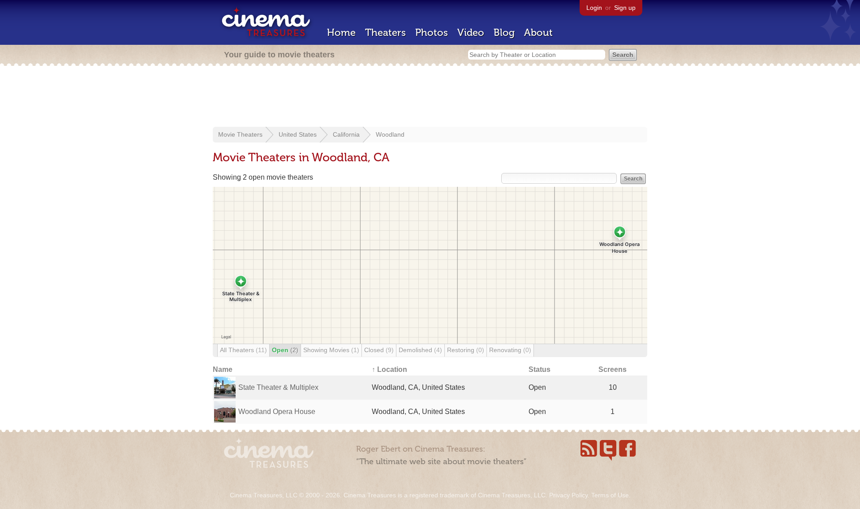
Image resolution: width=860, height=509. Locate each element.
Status (539, 369)
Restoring (465, 350)
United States (298, 134)
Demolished (420, 350)
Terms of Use (610, 495)
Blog (504, 32)
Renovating (510, 350)
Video (470, 32)
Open (285, 350)
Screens (612, 369)
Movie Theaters (240, 134)
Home (341, 32)
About (538, 32)
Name (222, 369)
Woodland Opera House (276, 411)
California (346, 134)
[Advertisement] (430, 97)
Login (594, 7)
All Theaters (243, 350)
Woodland (390, 134)
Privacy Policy (568, 495)
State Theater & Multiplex (278, 387)
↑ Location (389, 369)
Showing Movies (331, 350)
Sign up (625, 7)
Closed (379, 350)
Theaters (385, 32)
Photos (431, 32)
